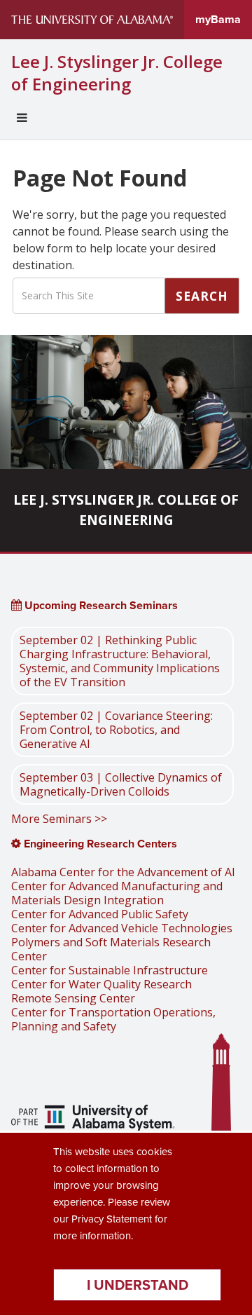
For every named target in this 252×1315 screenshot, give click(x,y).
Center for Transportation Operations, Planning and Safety (113, 1019)
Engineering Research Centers (99, 844)
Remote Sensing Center (73, 998)
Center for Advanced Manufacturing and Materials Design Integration (117, 893)
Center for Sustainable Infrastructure (109, 970)
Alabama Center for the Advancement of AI (123, 872)
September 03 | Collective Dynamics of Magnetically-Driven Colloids (121, 784)
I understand (137, 1284)
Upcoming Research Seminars (100, 605)
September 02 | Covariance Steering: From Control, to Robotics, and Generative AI (116, 729)
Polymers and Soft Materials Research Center (111, 949)
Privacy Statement (111, 1219)
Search (202, 295)
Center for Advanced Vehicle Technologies (121, 928)
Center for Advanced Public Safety (99, 914)
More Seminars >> (59, 818)
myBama (218, 19)
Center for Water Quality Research (101, 984)
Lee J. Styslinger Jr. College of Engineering (117, 72)
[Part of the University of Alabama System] (93, 1119)
